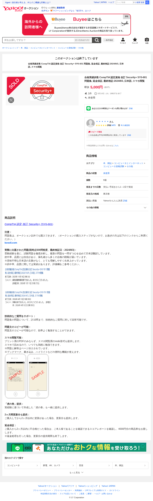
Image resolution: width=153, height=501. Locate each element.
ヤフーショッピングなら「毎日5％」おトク (72, 11)
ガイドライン (114, 490)
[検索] (147, 2)
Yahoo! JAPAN (100, 2)
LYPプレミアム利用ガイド (95, 490)
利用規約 (78, 490)
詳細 (131, 108)
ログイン (45, 11)
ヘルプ (111, 2)
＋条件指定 (108, 40)
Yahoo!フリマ (67, 486)
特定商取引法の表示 (49, 494)
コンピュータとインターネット (42, 48)
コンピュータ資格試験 (67, 48)
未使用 (106, 173)
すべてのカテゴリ (82, 40)
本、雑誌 (24, 48)
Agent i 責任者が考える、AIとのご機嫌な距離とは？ (28, 2)
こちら (116, 146)
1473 (113, 125)
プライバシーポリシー (42, 490)
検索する (96, 40)
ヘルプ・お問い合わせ (103, 494)
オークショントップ (10, 48)
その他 (81, 48)
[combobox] (38, 40)
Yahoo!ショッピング (87, 486)
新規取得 (61, 8)
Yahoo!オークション (47, 486)
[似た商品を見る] (11, 100)
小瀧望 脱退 (139, 2)
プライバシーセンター (63, 490)
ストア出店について (68, 494)
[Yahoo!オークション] (21, 7)
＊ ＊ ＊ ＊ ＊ (102, 122)
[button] (116, 207)
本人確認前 (125, 125)
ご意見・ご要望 (85, 494)
